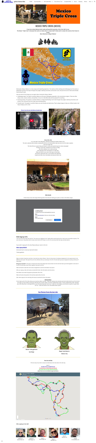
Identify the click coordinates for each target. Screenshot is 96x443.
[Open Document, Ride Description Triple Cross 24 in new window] (77, 200)
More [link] (90, 1)
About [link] (75, 1)
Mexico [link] (85, 1)
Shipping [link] (80, 1)
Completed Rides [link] (67, 1)
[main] (48, 30)
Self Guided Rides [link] (47, 1)
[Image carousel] (64, 122)
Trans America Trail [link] (58, 1)
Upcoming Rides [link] (37, 1)
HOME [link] (31, 1)
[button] (94, 1)
